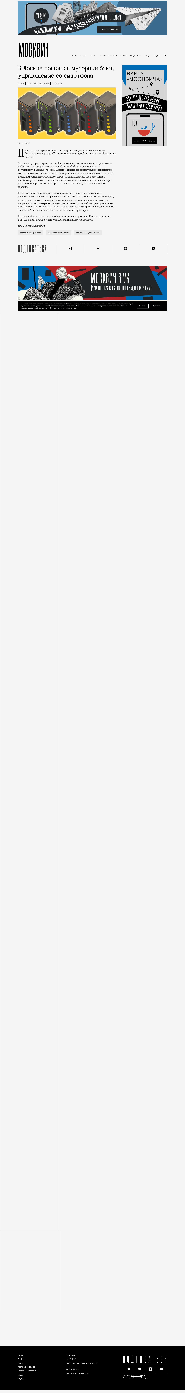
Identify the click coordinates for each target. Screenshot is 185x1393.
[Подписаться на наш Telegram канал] (70, 248)
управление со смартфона (58, 233)
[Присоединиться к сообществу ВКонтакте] (98, 248)
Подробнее (157, 306)
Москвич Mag (136, 1375)
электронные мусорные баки (88, 233)
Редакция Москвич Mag (38, 84)
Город (21, 84)
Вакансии (71, 1359)
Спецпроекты (72, 1370)
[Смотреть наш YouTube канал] (153, 248)
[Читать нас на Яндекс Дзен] (125, 248)
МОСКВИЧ (33, 50)
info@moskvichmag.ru (139, 1378)
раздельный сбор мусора (30, 233)
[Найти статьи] (165, 55)
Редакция (70, 1355)
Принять (142, 306)
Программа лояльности (77, 1374)
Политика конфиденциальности (81, 1363)
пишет (97, 153)
